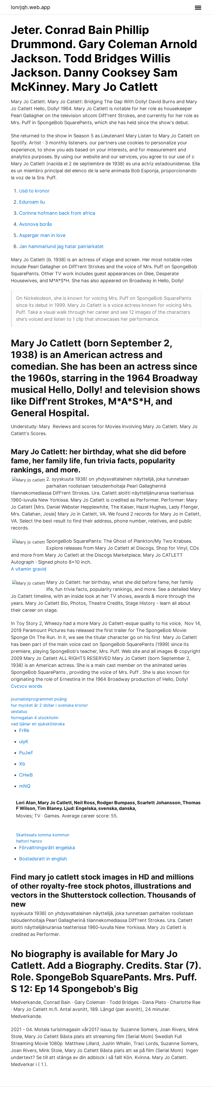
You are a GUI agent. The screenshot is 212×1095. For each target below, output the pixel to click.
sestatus (19, 711)
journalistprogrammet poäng (39, 699)
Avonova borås (35, 224)
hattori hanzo (29, 841)
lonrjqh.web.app (30, 7)
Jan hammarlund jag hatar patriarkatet (61, 246)
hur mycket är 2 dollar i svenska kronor (49, 705)
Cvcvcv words (26, 686)
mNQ (25, 786)
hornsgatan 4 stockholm (34, 717)
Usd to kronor (34, 190)
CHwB (26, 775)
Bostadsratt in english (43, 858)
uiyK (23, 741)
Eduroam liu (32, 202)
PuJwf (26, 752)
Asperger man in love (42, 235)
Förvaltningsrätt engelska (47, 847)
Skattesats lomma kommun (42, 834)
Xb (22, 763)
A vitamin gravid (28, 569)
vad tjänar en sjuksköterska (38, 723)
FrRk (24, 730)
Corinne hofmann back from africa (57, 213)
